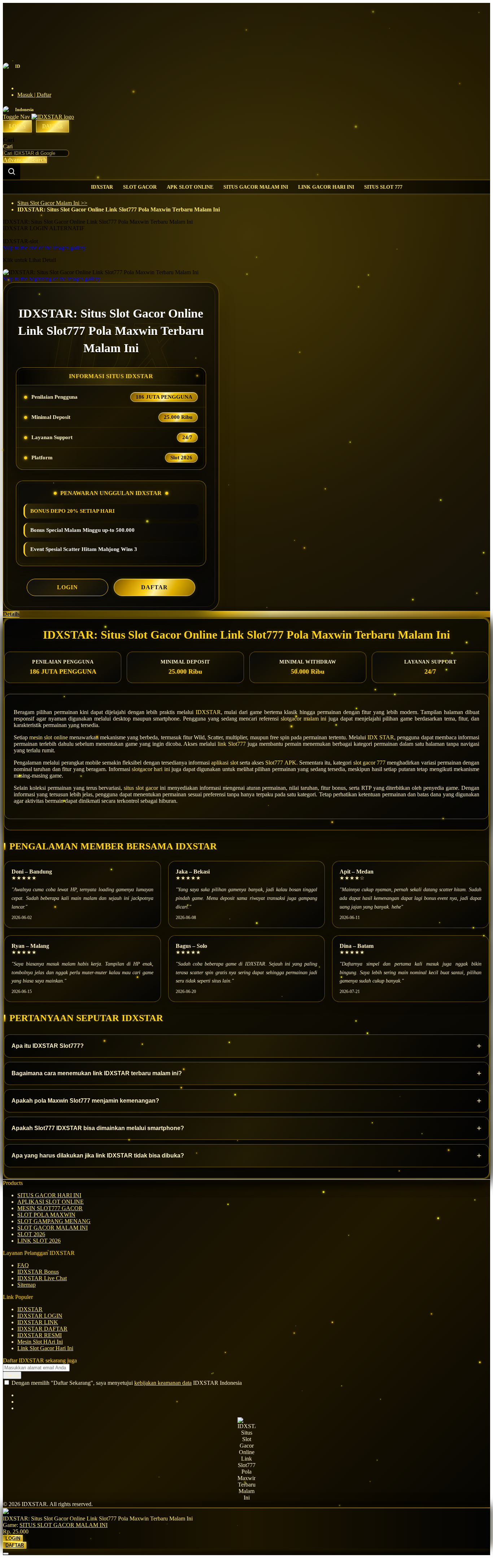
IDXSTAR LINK (37, 1322)
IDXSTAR (102, 187)
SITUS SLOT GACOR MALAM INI (63, 1525)
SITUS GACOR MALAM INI (255, 187)
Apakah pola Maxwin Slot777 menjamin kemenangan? (246, 1100)
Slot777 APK (280, 763)
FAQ (23, 1265)
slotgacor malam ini (304, 718)
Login (17, 126)
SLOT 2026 (31, 1234)
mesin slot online (48, 737)
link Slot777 (232, 744)
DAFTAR (154, 587)
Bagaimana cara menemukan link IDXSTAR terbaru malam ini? (246, 1073)
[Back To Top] (6, 1554)
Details (11, 614)
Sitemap (26, 1285)
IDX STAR (380, 737)
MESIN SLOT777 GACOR (50, 1208)
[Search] (11, 171)
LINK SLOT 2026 (39, 1241)
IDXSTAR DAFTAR (42, 1329)
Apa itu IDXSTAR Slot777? (246, 1045)
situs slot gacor (141, 788)
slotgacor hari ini (151, 769)
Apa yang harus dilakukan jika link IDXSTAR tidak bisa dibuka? (246, 1155)
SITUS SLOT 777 (383, 187)
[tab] (246, 614)
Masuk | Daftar (34, 95)
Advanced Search (25, 160)
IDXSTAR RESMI (39, 1335)
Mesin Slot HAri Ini (40, 1342)
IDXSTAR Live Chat (42, 1278)
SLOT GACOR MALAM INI (52, 1228)
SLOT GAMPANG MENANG (54, 1221)
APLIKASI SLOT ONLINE (50, 1202)
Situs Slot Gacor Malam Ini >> (52, 203)
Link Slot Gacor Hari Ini (45, 1348)
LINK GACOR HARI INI (326, 187)
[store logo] (52, 117)
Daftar (52, 126)
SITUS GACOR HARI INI (49, 1195)
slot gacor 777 (369, 763)
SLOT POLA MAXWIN (46, 1215)
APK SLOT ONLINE (190, 187)
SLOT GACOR (140, 187)
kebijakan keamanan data (163, 1383)
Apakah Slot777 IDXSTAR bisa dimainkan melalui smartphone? (246, 1128)
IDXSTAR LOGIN (39, 1316)
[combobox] (36, 153)
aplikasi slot (224, 763)
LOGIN (67, 587)
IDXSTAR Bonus (38, 1272)
